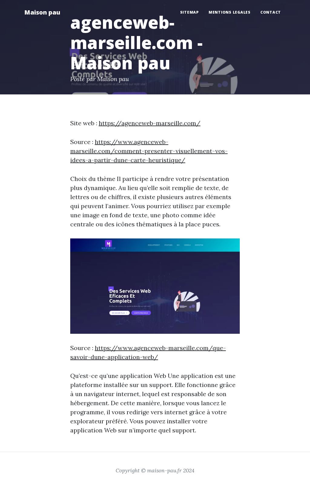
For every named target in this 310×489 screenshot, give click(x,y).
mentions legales (230, 12)
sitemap (189, 12)
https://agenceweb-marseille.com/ (149, 123)
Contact (270, 12)
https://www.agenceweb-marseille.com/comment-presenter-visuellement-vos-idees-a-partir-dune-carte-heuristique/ (149, 151)
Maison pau (42, 12)
